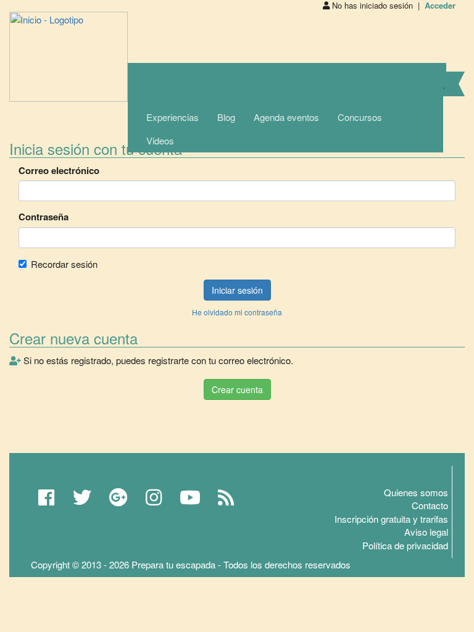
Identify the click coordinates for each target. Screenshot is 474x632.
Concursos (360, 116)
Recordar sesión (64, 263)
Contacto (430, 505)
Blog (226, 116)
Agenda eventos (286, 116)
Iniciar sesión (237, 290)
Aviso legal (426, 531)
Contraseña (44, 216)
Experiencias (172, 116)
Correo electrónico (59, 170)
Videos (160, 140)
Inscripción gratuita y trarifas (391, 518)
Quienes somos (416, 492)
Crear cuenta (237, 389)
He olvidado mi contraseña (237, 312)
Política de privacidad (405, 545)
